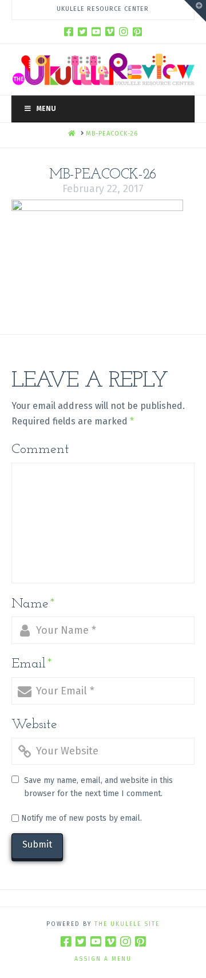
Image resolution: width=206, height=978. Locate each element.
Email (31, 664)
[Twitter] (82, 31)
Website (34, 724)
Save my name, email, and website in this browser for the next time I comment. (98, 787)
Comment (40, 449)
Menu (46, 109)
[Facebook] (69, 31)
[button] (195, 11)
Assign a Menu (103, 959)
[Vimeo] (110, 31)
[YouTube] (96, 31)
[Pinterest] (137, 31)
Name (33, 604)
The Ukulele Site (127, 924)
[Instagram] (123, 31)
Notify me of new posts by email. (81, 818)
